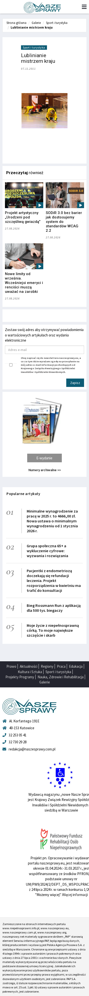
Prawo (11, 666)
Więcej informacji (75, 894)
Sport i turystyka (56, 23)
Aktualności (28, 666)
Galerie (36, 23)
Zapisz (75, 383)
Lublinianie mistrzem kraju (32, 27)
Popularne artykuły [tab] (23, 493)
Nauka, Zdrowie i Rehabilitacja (61, 677)
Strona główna (16, 23)
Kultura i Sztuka (30, 671)
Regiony (47, 666)
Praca (61, 666)
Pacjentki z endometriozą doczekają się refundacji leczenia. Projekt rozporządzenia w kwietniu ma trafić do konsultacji (54, 580)
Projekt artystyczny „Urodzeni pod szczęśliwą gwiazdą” (23, 217)
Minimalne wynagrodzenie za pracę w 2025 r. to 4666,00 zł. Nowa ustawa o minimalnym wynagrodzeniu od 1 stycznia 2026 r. (52, 521)
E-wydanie (44, 458)
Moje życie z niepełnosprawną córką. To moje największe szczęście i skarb (53, 630)
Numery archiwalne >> (44, 470)
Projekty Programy (19, 677)
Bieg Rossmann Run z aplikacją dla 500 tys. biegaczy (54, 608)
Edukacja (76, 666)
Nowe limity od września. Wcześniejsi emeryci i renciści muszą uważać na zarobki (24, 283)
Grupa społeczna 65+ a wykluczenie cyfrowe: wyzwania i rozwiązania (47, 550)
